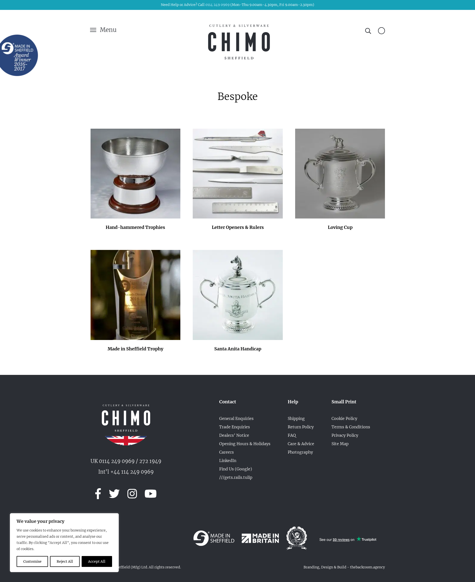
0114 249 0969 (217, 4)
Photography (300, 452)
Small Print (344, 402)
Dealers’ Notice (234, 435)
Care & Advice (301, 444)
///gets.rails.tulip (235, 477)
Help (293, 402)
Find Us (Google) (235, 469)
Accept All (96, 561)
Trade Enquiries (234, 427)
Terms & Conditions (351, 427)
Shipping (296, 418)
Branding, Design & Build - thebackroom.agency (344, 567)
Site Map (340, 444)
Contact (227, 402)
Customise (32, 561)
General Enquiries (236, 418)
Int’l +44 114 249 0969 (126, 472)
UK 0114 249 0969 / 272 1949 (126, 461)
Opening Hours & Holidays (244, 444)
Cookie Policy (344, 418)
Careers (226, 452)
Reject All (65, 561)
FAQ (292, 435)
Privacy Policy (345, 435)
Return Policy (301, 427)
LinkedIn (227, 460)
